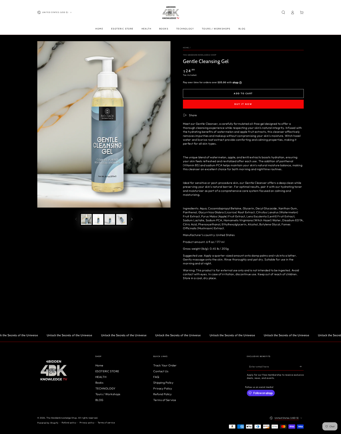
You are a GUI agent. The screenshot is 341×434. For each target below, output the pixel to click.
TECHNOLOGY (105, 388)
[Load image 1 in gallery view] (86, 219)
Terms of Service (164, 400)
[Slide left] (76, 219)
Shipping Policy (163, 382)
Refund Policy (162, 394)
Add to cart (243, 93)
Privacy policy (87, 422)
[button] (283, 12)
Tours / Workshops (107, 394)
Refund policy (69, 422)
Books (99, 382)
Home (186, 47)
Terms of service (106, 422)
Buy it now (243, 104)
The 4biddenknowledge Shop (199, 55)
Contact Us (160, 371)
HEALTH (101, 377)
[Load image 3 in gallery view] (109, 219)
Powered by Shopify (47, 422)
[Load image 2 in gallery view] (98, 219)
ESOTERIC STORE (107, 371)
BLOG (99, 400)
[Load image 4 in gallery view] (121, 219)
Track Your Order (165, 365)
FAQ (156, 377)
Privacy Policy (162, 388)
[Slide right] (132, 219)
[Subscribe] (302, 366)
